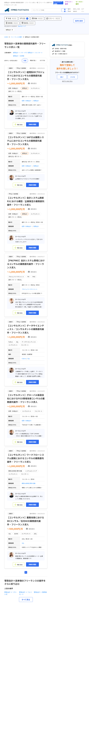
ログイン (82, 10)
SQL (28, 358)
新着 (25, 60)
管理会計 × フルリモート (35, 52)
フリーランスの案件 (16, 37)
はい (61, 77)
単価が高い (33, 60)
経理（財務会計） (27, 101)
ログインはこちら (67, 81)
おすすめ (42, 60)
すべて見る (26, 599)
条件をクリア (22, 26)
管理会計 (36, 101)
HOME (6, 37)
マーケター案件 (79, 2)
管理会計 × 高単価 (18, 56)
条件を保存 (79, 21)
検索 (65, 10)
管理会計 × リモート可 (20, 52)
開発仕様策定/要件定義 (28, 483)
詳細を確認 (32, 124)
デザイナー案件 (69, 2)
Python (24, 358)
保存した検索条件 (76, 10)
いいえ (72, 77)
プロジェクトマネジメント (29, 289)
